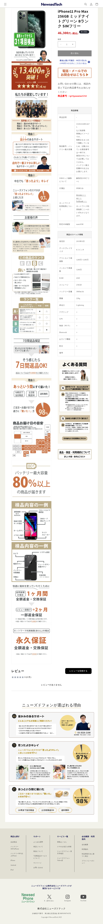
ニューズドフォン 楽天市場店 (64, 852)
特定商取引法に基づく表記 (88, 855)
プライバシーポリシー (88, 862)
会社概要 (85, 844)
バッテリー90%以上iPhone (17, 855)
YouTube (83, 901)
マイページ (37, 863)
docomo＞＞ (81, 195)
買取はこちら (62, 842)
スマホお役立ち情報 (64, 847)
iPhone (13, 860)
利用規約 (85, 849)
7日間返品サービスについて (40, 857)
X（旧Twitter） (49, 901)
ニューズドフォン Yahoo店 (63, 859)
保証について (38, 847)
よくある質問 (38, 842)
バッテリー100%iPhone (15, 848)
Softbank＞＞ (81, 201)
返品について (38, 851)
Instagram (67, 901)
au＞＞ (79, 198)
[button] (5, 4)
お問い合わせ (38, 867)
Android (13, 865)
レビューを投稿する (78, 671)
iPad (12, 870)
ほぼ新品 (14, 842)
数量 (59, 39)
